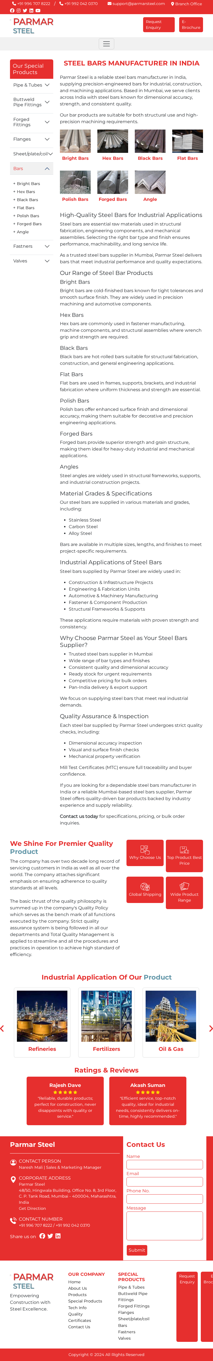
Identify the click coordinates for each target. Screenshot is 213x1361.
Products (77, 1294)
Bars (18, 168)
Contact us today (79, 816)
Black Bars (27, 199)
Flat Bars (25, 207)
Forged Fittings (22, 122)
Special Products (85, 1301)
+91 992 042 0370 (80, 3)
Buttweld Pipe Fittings (27, 102)
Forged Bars (29, 223)
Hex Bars (26, 191)
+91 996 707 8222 (33, 3)
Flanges (22, 139)
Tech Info (77, 1307)
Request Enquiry (154, 24)
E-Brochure (191, 24)
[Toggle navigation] (106, 43)
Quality (75, 1314)
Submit (137, 1250)
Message (137, 1208)
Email (133, 1173)
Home (74, 1281)
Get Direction (32, 1208)
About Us (77, 1288)
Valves (20, 261)
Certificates (79, 1320)
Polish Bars (28, 215)
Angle (23, 231)
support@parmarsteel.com (138, 3)
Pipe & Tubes (27, 85)
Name (134, 1156)
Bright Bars (28, 183)
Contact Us (79, 1326)
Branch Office (188, 3)
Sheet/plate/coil (30, 153)
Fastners (22, 246)
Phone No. (138, 1190)
